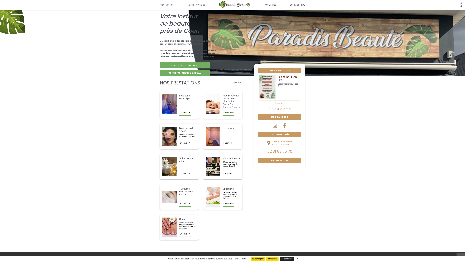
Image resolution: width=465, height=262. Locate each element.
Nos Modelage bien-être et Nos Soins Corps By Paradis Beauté (231, 101)
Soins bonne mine (186, 160)
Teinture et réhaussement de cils (187, 191)
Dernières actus (280, 70)
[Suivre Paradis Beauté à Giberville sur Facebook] (284, 125)
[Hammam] (213, 144)
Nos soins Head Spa (184, 97)
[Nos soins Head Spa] (169, 112)
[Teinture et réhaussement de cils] (169, 205)
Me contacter (280, 160)
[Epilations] (213, 205)
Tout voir (237, 82)
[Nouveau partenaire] (267, 97)
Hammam (228, 128)
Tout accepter (258, 259)
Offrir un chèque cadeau (185, 72)
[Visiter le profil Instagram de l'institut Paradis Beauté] (461, 3)
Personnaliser (287, 259)
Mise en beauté (231, 158)
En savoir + (185, 112)
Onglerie (183, 219)
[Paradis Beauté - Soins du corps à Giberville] (234, 5)
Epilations (228, 188)
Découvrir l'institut (185, 65)
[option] (279, 90)
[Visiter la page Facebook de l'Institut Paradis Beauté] (461, 6)
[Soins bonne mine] (169, 174)
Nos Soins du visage (186, 129)
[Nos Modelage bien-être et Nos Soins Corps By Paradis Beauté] (213, 112)
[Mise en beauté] (213, 174)
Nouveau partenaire (284, 78)
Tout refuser (272, 259)
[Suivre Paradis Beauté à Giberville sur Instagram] (275, 125)
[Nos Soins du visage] (169, 144)
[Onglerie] (169, 235)
